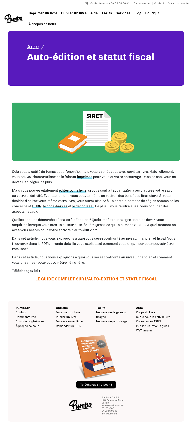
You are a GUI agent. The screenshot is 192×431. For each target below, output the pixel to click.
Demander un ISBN (68, 326)
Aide (94, 13)
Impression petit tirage (112, 321)
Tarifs (106, 13)
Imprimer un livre (42, 13)
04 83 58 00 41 (109, 411)
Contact (159, 3)
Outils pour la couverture (153, 317)
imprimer (84, 177)
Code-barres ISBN (148, 321)
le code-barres (55, 206)
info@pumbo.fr (109, 413)
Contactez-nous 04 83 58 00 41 (110, 3)
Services (123, 13)
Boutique (152, 13)
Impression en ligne (69, 321)
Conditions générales (30, 321)
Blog (137, 13)
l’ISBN (36, 206)
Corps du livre (145, 312)
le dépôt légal (83, 206)
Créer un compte (178, 3)
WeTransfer (144, 330)
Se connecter (142, 3)
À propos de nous (42, 24)
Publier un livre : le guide (152, 326)
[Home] (13, 18)
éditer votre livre (72, 190)
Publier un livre (74, 13)
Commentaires (26, 317)
